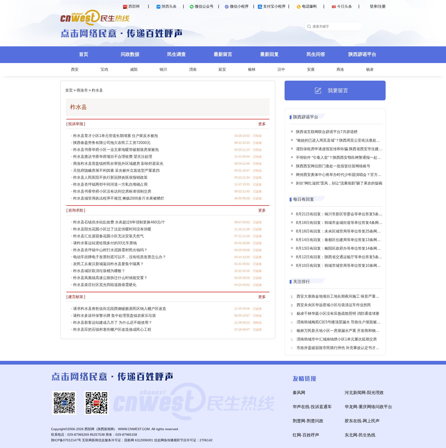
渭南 (193, 69)
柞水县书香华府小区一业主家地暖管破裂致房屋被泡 (116, 150)
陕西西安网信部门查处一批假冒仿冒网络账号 (333, 166)
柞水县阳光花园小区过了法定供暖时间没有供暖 (112, 229)
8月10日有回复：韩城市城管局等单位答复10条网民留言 (342, 265)
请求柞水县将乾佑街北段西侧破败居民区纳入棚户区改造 (119, 309)
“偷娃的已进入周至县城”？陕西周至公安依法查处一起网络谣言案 (349, 140)
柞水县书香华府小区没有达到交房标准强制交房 (112, 191)
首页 (83, 54)
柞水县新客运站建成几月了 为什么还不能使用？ (112, 322)
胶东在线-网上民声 (362, 421)
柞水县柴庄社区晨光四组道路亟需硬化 (104, 285)
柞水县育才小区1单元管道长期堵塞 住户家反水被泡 (115, 136)
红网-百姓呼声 (306, 435)
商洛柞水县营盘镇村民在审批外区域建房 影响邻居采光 (118, 163)
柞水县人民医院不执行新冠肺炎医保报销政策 (110, 177)
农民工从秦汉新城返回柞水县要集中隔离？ (108, 264)
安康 (311, 69)
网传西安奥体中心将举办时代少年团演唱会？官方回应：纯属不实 (350, 175)
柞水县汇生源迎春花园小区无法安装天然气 (108, 236)
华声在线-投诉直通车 (312, 406)
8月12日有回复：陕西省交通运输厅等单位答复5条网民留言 (345, 257)
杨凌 (370, 69)
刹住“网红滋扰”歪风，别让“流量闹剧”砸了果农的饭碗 (339, 183)
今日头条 (344, 6)
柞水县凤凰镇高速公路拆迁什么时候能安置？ (110, 278)
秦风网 (299, 392)
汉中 (281, 69)
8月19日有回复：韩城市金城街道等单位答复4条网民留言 (343, 223)
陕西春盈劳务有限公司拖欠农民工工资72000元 (112, 143)
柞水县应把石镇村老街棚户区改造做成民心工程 (112, 329)
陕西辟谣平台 (362, 54)
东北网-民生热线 (360, 435)
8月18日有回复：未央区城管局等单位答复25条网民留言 (342, 231)
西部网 (134, 6)
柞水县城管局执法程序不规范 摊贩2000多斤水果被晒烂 (118, 198)
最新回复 (269, 54)
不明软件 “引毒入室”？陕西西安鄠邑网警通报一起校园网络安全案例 (351, 157)
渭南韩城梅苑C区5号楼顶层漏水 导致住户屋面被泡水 (340, 322)
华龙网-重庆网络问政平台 (368, 406)
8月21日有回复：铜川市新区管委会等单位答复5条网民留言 (345, 214)
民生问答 (316, 54)
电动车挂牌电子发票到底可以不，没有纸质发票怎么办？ (119, 257)
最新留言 (223, 54)
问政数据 (130, 54)
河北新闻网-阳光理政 (364, 392)
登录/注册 (378, 6)
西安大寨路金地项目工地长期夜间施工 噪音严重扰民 (340, 296)
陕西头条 (169, 6)
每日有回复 (303, 199)
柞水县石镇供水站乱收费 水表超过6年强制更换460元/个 (119, 222)
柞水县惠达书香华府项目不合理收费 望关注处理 (112, 157)
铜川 (163, 69)
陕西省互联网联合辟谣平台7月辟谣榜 (326, 132)
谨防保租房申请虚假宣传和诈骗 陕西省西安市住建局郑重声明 (346, 149)
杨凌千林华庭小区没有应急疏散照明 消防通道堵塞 (338, 313)
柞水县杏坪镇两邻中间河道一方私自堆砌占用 (110, 184)
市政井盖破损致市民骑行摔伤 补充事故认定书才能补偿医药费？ (349, 348)
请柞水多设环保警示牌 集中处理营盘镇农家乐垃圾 (114, 316)
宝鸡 (104, 69)
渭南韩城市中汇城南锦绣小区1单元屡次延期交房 (337, 339)
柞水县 (97, 90)
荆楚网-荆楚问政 (308, 421)
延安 (222, 69)
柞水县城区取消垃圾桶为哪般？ (99, 271)
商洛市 (82, 90)
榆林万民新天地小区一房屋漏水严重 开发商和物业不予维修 (345, 331)
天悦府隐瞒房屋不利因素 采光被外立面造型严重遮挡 (116, 170)
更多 (262, 124)
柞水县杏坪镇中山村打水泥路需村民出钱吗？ (110, 250)
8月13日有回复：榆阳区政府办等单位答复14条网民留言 (342, 248)
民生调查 (176, 54)
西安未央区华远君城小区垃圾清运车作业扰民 (334, 305)
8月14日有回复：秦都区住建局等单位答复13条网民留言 (342, 240)
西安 (75, 69)
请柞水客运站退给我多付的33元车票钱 (105, 243)
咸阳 (134, 69)
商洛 (340, 69)
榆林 (252, 69)
